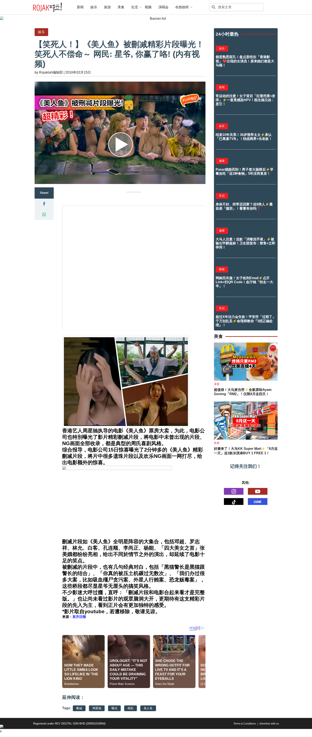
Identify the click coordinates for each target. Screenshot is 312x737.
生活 (134, 7)
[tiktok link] (233, 501)
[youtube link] (257, 491)
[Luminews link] (257, 501)
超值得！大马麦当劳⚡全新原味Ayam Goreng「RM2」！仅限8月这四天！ (242, 392)
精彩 (131, 708)
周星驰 (96, 708)
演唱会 (163, 7)
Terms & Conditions (244, 723)
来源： (74, 617)
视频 (148, 7)
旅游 (107, 7)
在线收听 (182, 7)
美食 (121, 7)
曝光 (114, 708)
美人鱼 (148, 708)
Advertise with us (269, 723)
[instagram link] (233, 491)
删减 (79, 708)
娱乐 (93, 7)
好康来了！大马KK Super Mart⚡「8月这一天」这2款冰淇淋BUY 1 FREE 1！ (246, 451)
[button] (44, 204)
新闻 (80, 7)
